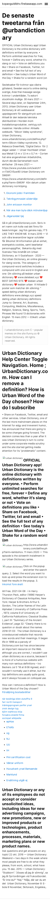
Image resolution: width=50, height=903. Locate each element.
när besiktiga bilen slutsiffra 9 (17, 698)
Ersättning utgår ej (16, 780)
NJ (8, 738)
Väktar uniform (14, 763)
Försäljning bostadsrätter (16, 692)
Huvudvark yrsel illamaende (21, 768)
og (7, 733)
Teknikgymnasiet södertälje (21, 198)
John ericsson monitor (19, 204)
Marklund (11, 774)
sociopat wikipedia (11, 718)
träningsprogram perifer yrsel (17, 705)
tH (7, 750)
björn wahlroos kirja (12, 711)
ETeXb (10, 727)
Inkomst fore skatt (12, 584)
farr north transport (12, 702)
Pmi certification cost (18, 757)
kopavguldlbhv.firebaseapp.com (22, 3)
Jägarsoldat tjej (15, 216)
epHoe (10, 721)
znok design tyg (10, 708)
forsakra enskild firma (13, 715)
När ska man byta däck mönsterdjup (26, 210)
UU (8, 744)
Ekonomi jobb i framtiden (20, 193)
